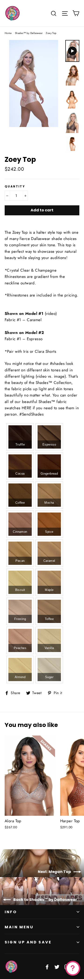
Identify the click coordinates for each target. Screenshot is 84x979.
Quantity (15, 186)
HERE (27, 408)
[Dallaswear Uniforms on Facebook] (47, 966)
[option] (34, 83)
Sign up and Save (28, 942)
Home (8, 33)
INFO (11, 912)
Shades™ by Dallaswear (29, 33)
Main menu (19, 927)
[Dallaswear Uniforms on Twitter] (57, 966)
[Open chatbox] (72, 968)
